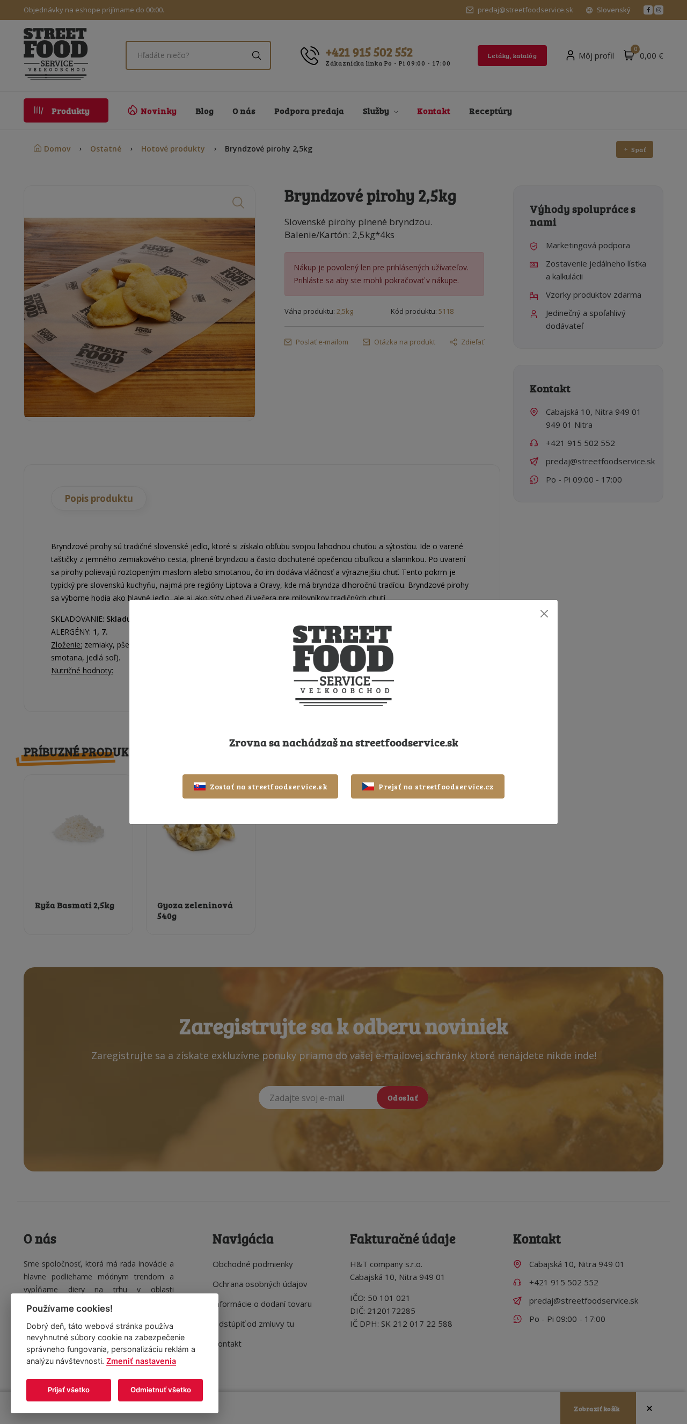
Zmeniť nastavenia (141, 1360)
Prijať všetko (69, 1389)
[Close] (544, 613)
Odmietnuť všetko (160, 1389)
